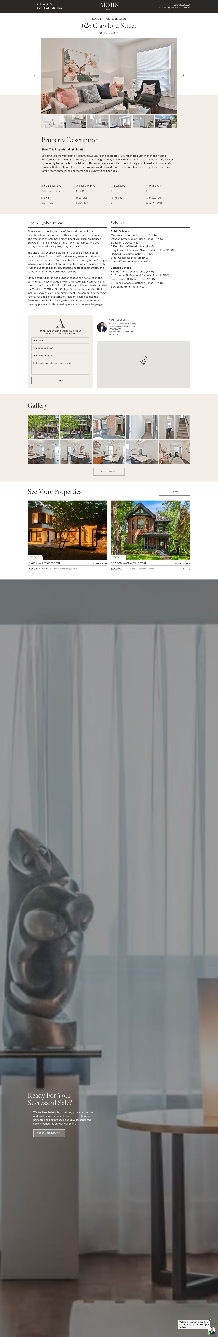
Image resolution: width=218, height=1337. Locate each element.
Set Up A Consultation (49, 1133)
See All (175, 492)
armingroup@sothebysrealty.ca (177, 8)
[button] (30, 6)
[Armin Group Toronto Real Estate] (109, 6)
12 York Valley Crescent (44, 563)
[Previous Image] (36, 75)
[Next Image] (181, 75)
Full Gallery (111, 33)
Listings (57, 8)
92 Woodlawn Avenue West (128, 563)
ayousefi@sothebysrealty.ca (121, 332)
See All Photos (109, 472)
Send (60, 381)
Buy (39, 8)
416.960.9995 (184, 5)
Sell (46, 8)
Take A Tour (100, 564)
